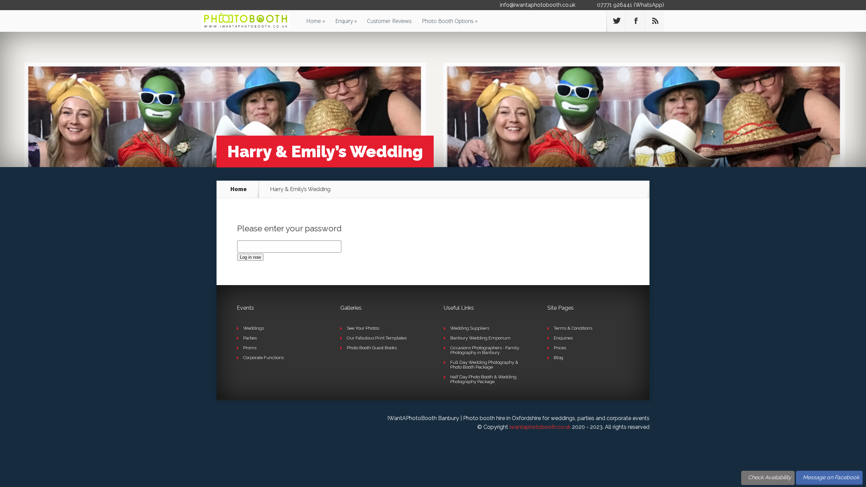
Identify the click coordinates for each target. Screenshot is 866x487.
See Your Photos (363, 328)
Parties (250, 338)
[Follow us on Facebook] (635, 21)
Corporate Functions (263, 357)
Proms (249, 347)
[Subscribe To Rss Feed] (654, 21)
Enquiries (563, 338)
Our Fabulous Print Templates (377, 338)
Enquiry (344, 21)
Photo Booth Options (448, 21)
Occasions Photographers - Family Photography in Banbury (484, 350)
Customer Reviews (389, 21)
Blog (558, 357)
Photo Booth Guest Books (372, 347)
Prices (560, 347)
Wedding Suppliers (469, 328)
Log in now (250, 257)
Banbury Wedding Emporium (480, 338)
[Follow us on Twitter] (616, 21)
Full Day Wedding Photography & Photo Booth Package (484, 365)
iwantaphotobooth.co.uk (540, 427)
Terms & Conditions (573, 328)
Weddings (253, 328)
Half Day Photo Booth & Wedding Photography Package (483, 379)
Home (313, 21)
